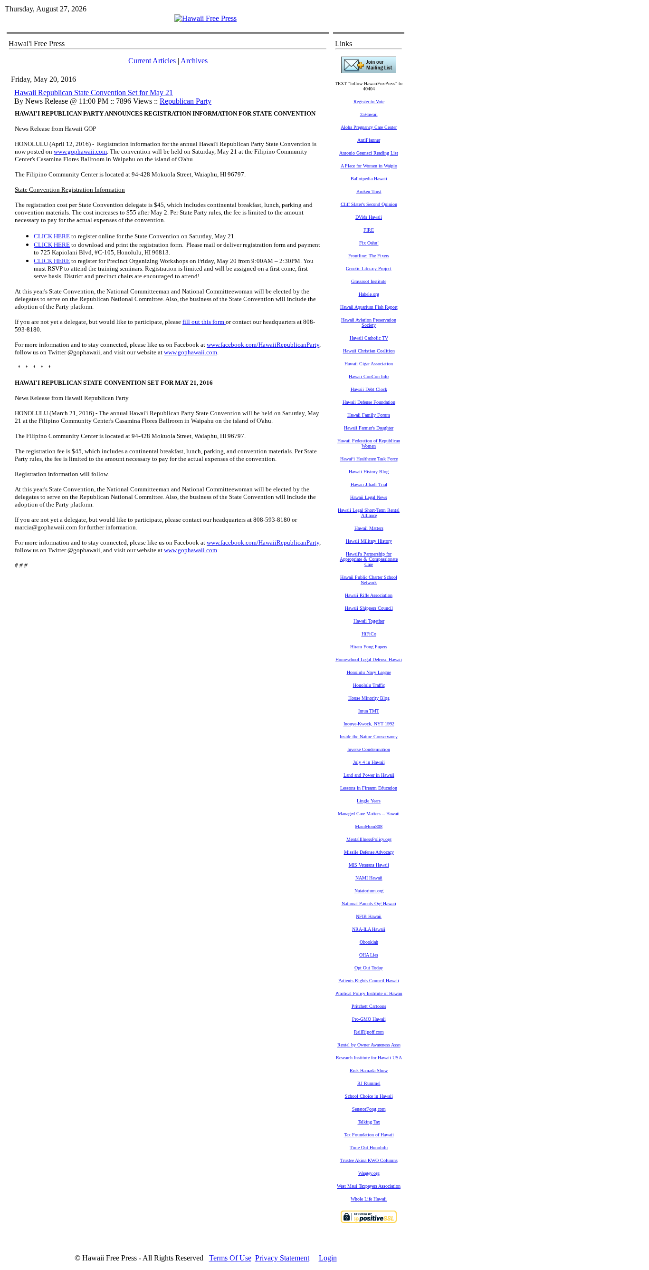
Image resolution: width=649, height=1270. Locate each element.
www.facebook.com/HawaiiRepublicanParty (263, 344)
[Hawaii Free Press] (205, 18)
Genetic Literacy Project (368, 268)
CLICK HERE (52, 236)
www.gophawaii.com (80, 151)
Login (328, 1258)
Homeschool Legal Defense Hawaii (368, 659)
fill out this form (204, 321)
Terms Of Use (230, 1258)
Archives (194, 61)
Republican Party (185, 101)
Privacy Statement (282, 1258)
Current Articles (152, 61)
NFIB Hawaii (369, 916)
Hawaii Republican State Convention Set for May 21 (93, 92)
